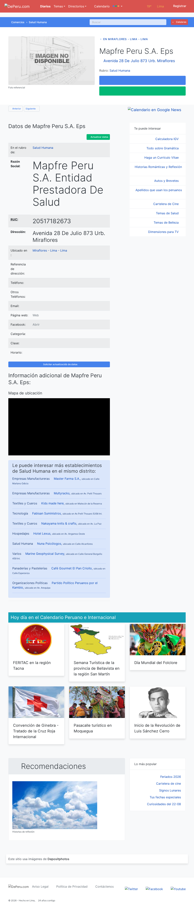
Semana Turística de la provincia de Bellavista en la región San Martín (97, 668)
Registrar (179, 6)
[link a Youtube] (178, 888)
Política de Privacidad (72, 886)
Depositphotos (58, 859)
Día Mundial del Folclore (155, 662)
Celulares (180, 22)
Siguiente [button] (31, 108)
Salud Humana (38, 22)
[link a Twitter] (131, 888)
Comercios (17, 22)
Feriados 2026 (170, 777)
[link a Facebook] (154, 888)
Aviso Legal (40, 886)
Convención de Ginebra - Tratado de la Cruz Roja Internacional (36, 731)
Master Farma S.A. (67, 478)
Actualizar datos (99, 136)
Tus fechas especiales (165, 797)
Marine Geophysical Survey (44, 554)
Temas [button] (58, 6)
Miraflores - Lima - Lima (50, 250)
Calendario (101, 6)
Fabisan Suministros (46, 513)
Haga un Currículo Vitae (162, 157)
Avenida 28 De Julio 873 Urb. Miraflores (139, 61)
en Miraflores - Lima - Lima (125, 39)
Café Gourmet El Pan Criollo (71, 568)
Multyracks (62, 493)
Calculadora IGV (167, 139)
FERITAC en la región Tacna (32, 665)
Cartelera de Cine (166, 204)
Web (36, 315)
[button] (117, 6)
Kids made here (52, 503)
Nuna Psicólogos (49, 543)
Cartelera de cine (168, 783)
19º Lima (155, 6)
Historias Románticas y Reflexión (158, 167)
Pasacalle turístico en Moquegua (93, 728)
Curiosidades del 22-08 (164, 804)
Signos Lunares (170, 790)
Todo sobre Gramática (163, 148)
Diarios (45, 6)
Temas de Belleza (167, 222)
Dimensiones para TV (164, 232)
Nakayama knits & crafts (58, 523)
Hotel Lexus (41, 533)
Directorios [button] (76, 6)
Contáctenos (104, 886)
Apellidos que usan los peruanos (158, 190)
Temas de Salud (168, 213)
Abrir (36, 324)
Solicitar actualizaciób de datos (60, 364)
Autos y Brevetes (167, 181)
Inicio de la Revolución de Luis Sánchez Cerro (157, 728)
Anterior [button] (16, 108)
